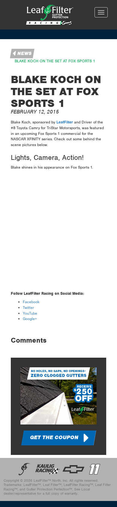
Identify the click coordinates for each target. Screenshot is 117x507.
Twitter (28, 307)
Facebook (31, 301)
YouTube (30, 313)
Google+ (30, 318)
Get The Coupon (54, 437)
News (24, 54)
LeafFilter (64, 122)
